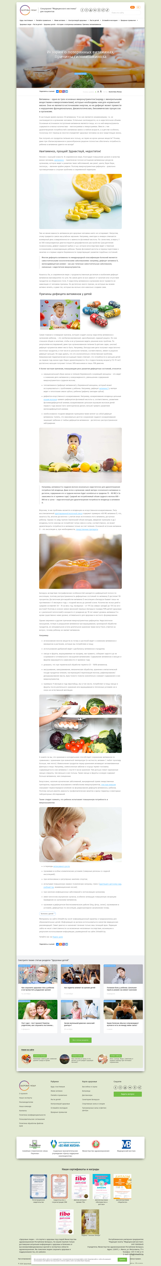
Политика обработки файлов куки (31, 1124)
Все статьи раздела (80, 1040)
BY (138, 7)
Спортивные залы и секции (93, 1104)
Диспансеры (87, 1095)
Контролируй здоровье (77, 20)
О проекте (23, 1094)
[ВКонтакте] (57, 91)
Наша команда (25, 1106)
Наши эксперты (25, 1098)
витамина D (104, 388)
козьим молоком (50, 399)
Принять (122, 1260)
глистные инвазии (108, 785)
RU (132, 7)
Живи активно (59, 20)
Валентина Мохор (115, 92)
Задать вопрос (127, 1094)
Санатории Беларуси (90, 1099)
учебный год (49, 887)
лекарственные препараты (87, 529)
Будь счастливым (26, 20)
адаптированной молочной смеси (68, 513)
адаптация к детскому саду (110, 884)
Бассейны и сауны (89, 1087)
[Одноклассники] (60, 91)
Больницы (86, 1091)
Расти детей (94, 20)
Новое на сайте (27, 1050)
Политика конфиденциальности (32, 1115)
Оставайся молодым (110, 20)
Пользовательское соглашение (32, 1119)
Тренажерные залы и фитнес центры (94, 1109)
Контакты (23, 1111)
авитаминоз (59, 160)
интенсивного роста (61, 866)
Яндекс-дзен (58, 937)
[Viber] (63, 91)
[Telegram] (66, 91)
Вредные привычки (128, 20)
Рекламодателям (26, 1102)
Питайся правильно (43, 20)
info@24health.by (136, 1254)
